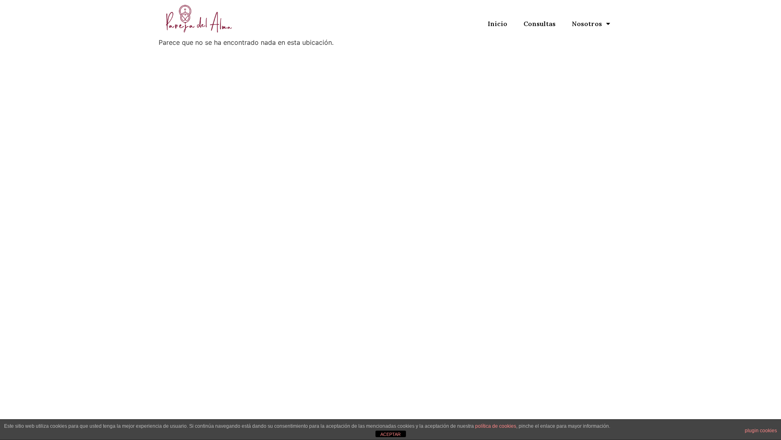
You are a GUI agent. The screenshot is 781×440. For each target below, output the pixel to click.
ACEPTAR (390, 434)
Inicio (497, 24)
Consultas (540, 24)
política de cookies (495, 426)
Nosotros (587, 24)
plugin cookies (761, 430)
